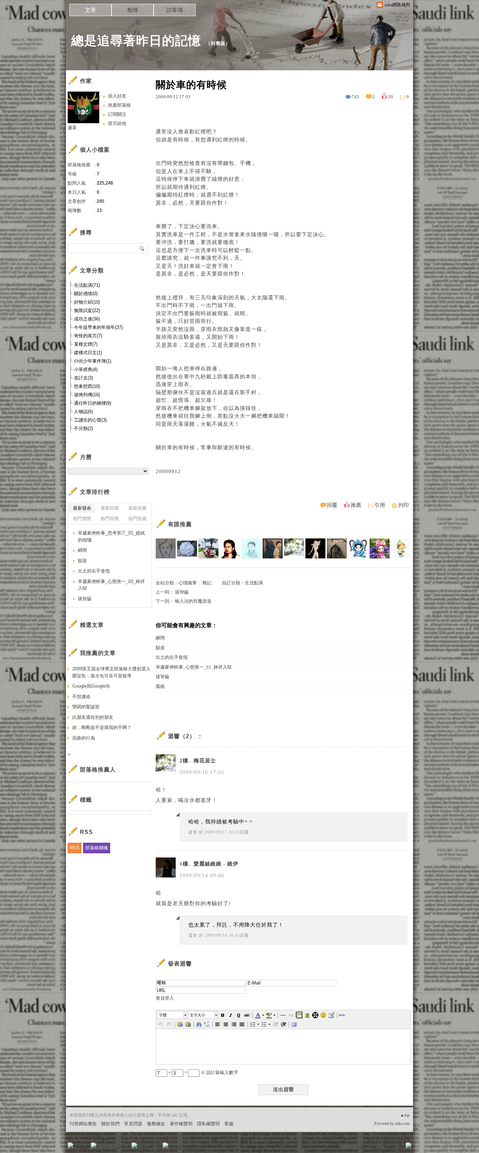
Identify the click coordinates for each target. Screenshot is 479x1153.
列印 (403, 505)
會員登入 (165, 998)
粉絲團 (82, 1147)
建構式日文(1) (88, 352)
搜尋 (142, 248)
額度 (160, 647)
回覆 (332, 505)
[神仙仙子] (315, 548)
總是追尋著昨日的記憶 (136, 40)
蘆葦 (192, 832)
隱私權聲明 (208, 1123)
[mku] (208, 548)
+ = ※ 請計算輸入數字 (202, 1072)
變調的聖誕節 (86, 706)
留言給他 (117, 123)
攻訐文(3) (83, 377)
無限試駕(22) (87, 310)
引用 (380, 505)
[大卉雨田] (230, 548)
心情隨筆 (187, 582)
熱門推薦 (137, 518)
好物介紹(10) (87, 302)
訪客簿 (174, 10)
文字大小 (197, 1015)
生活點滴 (254, 582)
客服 (229, 1123)
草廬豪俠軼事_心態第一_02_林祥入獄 (194, 667)
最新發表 (82, 508)
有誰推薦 (180, 524)
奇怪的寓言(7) (88, 335)
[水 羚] (166, 548)
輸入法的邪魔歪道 (193, 601)
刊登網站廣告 (83, 1123)
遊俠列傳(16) (87, 394)
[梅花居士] (294, 548)
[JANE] (380, 548)
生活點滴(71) (87, 285)
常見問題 (133, 1123)
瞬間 (160, 638)
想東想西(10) (87, 386)
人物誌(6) (83, 411)
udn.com (402, 1123)
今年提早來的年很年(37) (98, 327)
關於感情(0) (85, 293)
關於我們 (110, 1123)
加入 (377, 1147)
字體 (163, 1015)
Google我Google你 (91, 686)
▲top (405, 1115)
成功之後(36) (87, 319)
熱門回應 (110, 518)
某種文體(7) (85, 344)
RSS (74, 847)
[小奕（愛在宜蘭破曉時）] (401, 548)
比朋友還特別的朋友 (92, 717)
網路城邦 (394, 1147)
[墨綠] (337, 548)
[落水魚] (187, 548)
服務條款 (156, 1123)
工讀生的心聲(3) (90, 420)
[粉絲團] (70, 1145)
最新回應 (110, 508)
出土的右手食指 (172, 657)
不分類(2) (83, 428)
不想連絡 (81, 696)
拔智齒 (182, 592)
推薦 (356, 505)
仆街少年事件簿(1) (92, 361)
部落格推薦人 (98, 770)
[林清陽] (251, 548)
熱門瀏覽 (82, 518)
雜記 (206, 582)
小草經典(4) (85, 369)
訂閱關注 (117, 114)
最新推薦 (137, 508)
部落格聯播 (96, 847)
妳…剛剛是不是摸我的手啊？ (101, 727)
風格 (160, 686)
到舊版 (218, 43)
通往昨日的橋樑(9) (92, 403)
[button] (172, 1015)
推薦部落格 (119, 105)
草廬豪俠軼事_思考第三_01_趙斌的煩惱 (111, 536)
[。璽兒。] (273, 548)
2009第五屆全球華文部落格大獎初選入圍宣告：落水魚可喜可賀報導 (111, 672)
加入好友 (117, 96)
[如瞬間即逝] (358, 548)
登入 (364, 1147)
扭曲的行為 (83, 738)
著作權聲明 (181, 1123)
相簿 (132, 10)
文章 (90, 10)
